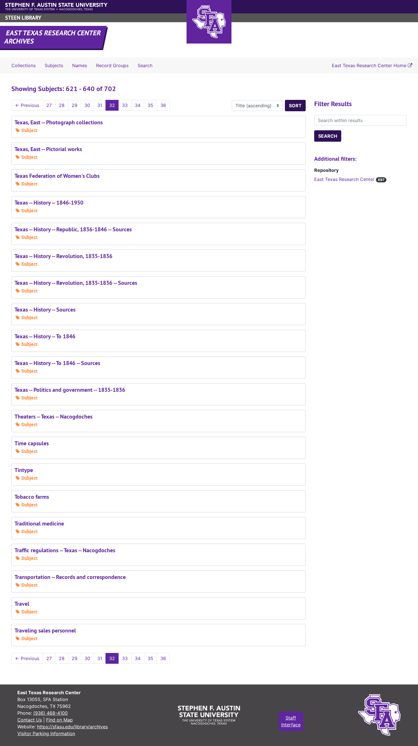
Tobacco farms (32, 496)
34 (137, 105)
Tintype (24, 470)
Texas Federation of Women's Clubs (57, 176)
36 (163, 105)
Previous (27, 105)
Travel (22, 603)
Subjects (54, 65)
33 (125, 105)
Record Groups (112, 65)
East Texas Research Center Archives (53, 37)
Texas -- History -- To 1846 (45, 336)
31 (99, 105)
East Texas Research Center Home (370, 65)
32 (112, 105)
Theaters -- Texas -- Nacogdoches (53, 416)
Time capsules (32, 443)
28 (62, 105)
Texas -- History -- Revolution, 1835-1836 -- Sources (76, 283)
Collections (23, 65)
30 (87, 105)
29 (74, 105)
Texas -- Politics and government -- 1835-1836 (70, 389)
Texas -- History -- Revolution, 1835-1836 (63, 256)
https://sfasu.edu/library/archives (72, 726)
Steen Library (23, 17)
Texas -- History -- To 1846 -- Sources (57, 363)
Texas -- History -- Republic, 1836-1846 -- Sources (73, 229)
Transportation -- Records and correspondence (70, 577)
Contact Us (29, 720)
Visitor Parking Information (46, 733)
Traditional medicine (39, 523)
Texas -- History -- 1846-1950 (49, 202)
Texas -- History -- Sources (45, 309)
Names (79, 65)
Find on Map (59, 720)
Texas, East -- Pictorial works (48, 149)
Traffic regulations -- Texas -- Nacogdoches (65, 550)
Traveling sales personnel (45, 630)
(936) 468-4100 (50, 713)
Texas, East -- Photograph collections (59, 122)
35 (150, 105)
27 (49, 105)
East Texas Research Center (349, 179)
